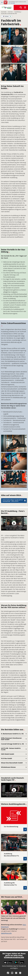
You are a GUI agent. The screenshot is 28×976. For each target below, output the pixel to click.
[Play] (14, 523)
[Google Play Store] (19, 962)
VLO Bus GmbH (6, 758)
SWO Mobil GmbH (7, 754)
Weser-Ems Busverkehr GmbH (12, 763)
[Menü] (25, 7)
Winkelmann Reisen (8, 767)
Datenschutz (19, 529)
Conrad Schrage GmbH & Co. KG (12, 744)
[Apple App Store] (8, 962)
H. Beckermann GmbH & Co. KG (12, 734)
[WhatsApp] (20, 973)
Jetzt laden (13, 3)
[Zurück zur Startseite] (7, 7)
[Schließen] (1, 2)
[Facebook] (8, 973)
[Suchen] (21, 7)
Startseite (3, 12)
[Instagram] (16, 973)
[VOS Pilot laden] (5, 2)
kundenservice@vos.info (14, 957)
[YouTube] (12, 973)
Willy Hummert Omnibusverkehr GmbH (11, 738)
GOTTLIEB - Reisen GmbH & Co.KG (11, 749)
